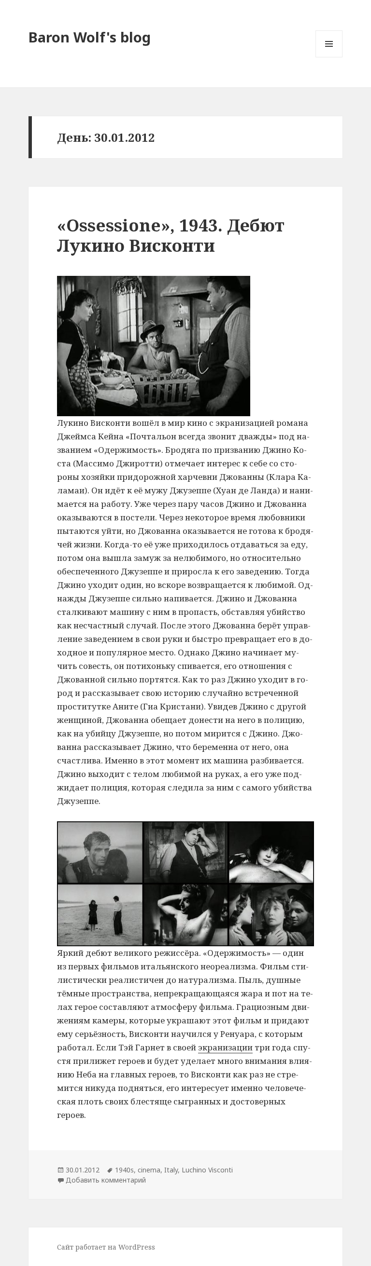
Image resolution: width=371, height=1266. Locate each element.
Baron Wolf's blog (90, 36)
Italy (171, 1169)
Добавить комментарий (106, 1179)
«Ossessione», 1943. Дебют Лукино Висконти (171, 235)
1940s (124, 1169)
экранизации (225, 1047)
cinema (149, 1169)
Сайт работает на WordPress (106, 1247)
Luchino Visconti (207, 1169)
